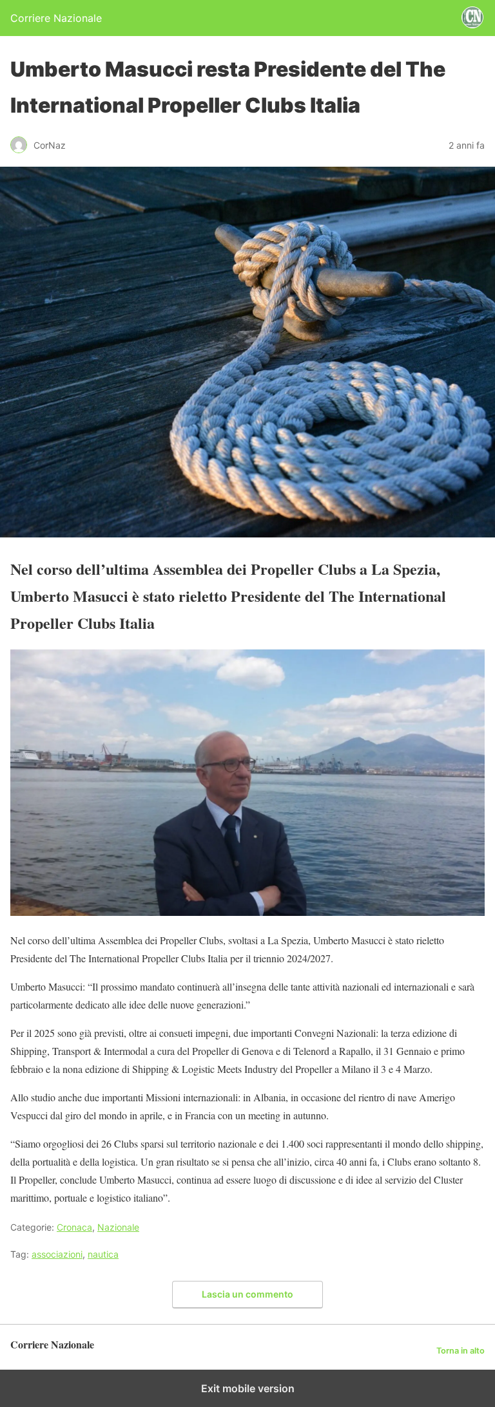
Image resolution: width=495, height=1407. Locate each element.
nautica (103, 1254)
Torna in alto (460, 1351)
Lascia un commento (247, 1294)
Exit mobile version (248, 1388)
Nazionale (118, 1227)
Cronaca (74, 1227)
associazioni (57, 1254)
